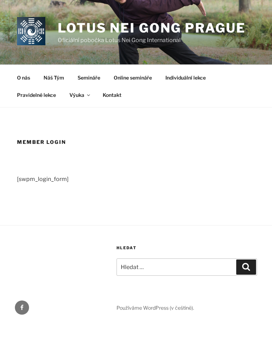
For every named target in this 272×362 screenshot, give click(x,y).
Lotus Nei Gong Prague (151, 28)
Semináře (89, 78)
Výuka (76, 95)
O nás (23, 78)
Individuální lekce (185, 78)
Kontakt (112, 95)
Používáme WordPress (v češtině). (155, 308)
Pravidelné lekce (36, 95)
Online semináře (133, 78)
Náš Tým (54, 78)
